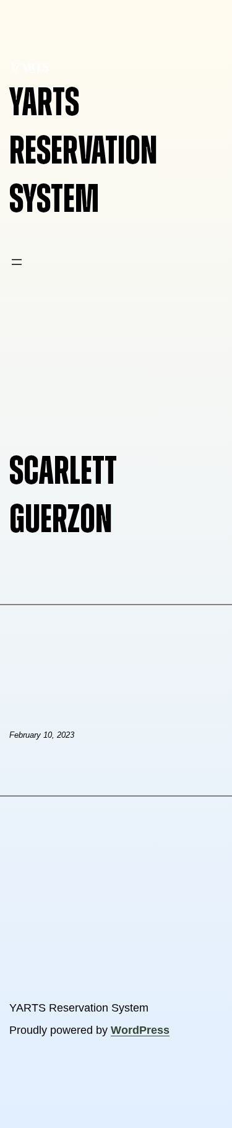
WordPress (140, 1030)
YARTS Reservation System (83, 151)
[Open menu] (16, 262)
